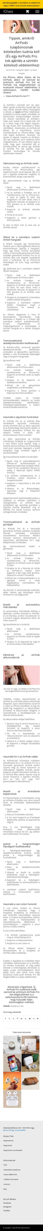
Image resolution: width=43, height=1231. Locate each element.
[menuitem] (32, 12)
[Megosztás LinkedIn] (22, 1018)
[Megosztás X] (9, 1018)
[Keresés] (32, 12)
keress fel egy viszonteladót (14, 1130)
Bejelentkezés (9, 1141)
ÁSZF (5, 1165)
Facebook (7, 1203)
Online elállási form (10, 1174)
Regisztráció (8, 1145)
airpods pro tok (17, 1006)
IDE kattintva (30, 997)
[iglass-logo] (8, 11)
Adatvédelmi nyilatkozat (12, 1170)
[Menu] (36, 11)
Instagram (7, 1207)
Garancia (7, 1184)
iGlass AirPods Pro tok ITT (18, 96)
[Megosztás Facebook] (5, 1018)
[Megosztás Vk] (30, 1018)
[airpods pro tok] (21, 26)
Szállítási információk (11, 1179)
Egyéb (26, 70)
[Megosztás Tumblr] (26, 1018)
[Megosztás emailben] (38, 1018)
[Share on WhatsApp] (13, 1018)
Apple (18, 112)
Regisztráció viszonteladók (13, 1150)
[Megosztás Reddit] (34, 1018)
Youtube (6, 1210)
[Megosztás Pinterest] (17, 1018)
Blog (5, 1189)
